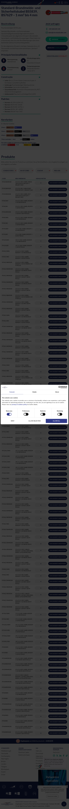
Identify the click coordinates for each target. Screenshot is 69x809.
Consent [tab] (11, 392)
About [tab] (57, 392)
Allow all (56, 421)
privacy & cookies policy (19, 404)
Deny (12, 421)
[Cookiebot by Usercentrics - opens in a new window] (59, 387)
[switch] (26, 414)
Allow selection (34, 421)
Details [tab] (34, 392)
